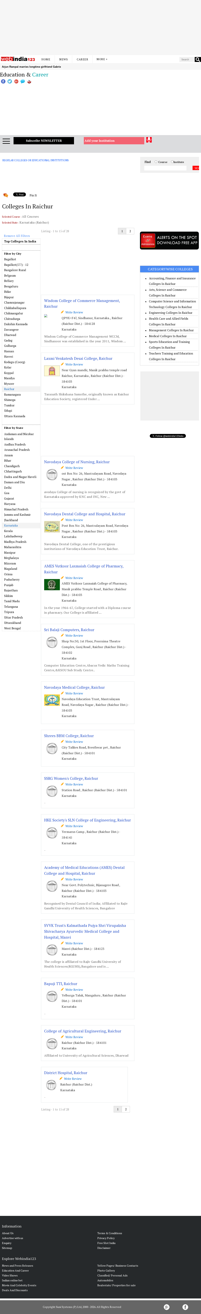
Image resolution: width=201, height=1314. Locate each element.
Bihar (7, 460)
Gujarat (9, 498)
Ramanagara (12, 394)
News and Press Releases (17, 1265)
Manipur (10, 552)
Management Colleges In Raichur (171, 330)
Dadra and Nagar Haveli (20, 477)
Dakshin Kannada (16, 324)
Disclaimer (104, 1248)
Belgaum (10, 275)
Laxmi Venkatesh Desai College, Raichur (78, 358)
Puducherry (12, 579)
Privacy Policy (106, 1238)
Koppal (9, 373)
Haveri (8, 356)
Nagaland (10, 569)
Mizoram (10, 563)
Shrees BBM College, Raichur (69, 735)
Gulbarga (10, 346)
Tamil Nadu (12, 601)
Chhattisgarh (13, 471)
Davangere (11, 329)
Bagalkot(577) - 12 (16, 265)
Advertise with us (12, 1238)
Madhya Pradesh (15, 542)
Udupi (8, 411)
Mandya (9, 378)
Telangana (11, 607)
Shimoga (10, 400)
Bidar (7, 292)
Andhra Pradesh (15, 444)
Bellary (9, 281)
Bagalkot (10, 259)
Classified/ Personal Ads (112, 1275)
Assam (8, 455)
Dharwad (10, 335)
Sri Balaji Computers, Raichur (69, 629)
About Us (8, 1233)
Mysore (9, 384)
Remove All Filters (17, 236)
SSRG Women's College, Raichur (71, 778)
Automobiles (105, 1280)
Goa (6, 493)
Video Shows (10, 1275)
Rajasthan (11, 590)
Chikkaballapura (15, 308)
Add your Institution (100, 141)
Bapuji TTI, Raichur (60, 983)
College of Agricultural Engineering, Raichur (82, 1031)
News (63, 59)
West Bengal (12, 628)
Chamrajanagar (14, 302)
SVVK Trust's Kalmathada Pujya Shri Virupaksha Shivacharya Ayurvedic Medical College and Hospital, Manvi (85, 931)
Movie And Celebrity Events (19, 1285)
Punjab (8, 585)
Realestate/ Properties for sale (116, 1285)
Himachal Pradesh (16, 509)
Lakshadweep (13, 536)
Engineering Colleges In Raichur (170, 313)
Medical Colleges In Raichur (168, 336)
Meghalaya (11, 558)
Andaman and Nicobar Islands (19, 436)
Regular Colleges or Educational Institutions (35, 160)
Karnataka (11, 525)
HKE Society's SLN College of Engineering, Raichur (87, 820)
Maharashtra (12, 547)
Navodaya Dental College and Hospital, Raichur (84, 513)
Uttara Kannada (14, 416)
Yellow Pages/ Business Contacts (117, 1265)
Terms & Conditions (109, 1233)
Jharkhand (11, 520)
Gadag (8, 340)
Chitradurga (12, 319)
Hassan (9, 351)
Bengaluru (11, 286)
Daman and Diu (14, 482)
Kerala (8, 531)
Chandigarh (12, 466)
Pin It (33, 195)
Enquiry (6, 1243)
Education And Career (15, 1270)
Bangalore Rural (15, 270)
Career (82, 59)
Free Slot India (106, 1243)
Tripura (9, 612)
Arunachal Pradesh (17, 450)
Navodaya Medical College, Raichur (74, 687)
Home (45, 59)
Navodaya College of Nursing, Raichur (77, 461)
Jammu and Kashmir (17, 515)
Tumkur (9, 405)
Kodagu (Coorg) (14, 362)
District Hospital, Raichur (65, 1072)
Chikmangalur (13, 313)
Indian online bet (12, 1280)
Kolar (7, 367)
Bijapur (9, 297)
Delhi (7, 488)
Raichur (9, 389)
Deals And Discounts (15, 1290)
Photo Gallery (106, 1270)
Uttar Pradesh (13, 617)
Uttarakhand (12, 623)
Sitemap (7, 1248)
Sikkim (8, 596)
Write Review (73, 312)
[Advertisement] (100, 27)
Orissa (8, 574)
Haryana (10, 504)
